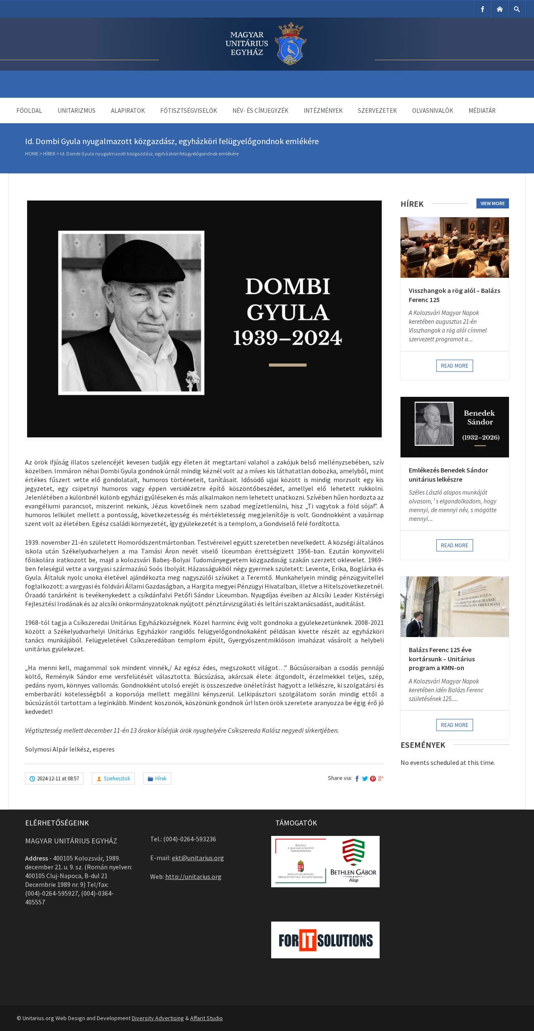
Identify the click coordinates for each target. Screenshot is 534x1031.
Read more (455, 365)
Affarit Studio (206, 1018)
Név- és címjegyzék (260, 110)
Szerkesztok (117, 778)
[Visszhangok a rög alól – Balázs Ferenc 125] (454, 247)
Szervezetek (377, 110)
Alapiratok (128, 110)
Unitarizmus (77, 110)
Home (31, 153)
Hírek (49, 153)
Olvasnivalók (432, 110)
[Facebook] (482, 9)
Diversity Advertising (158, 1018)
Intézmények (323, 110)
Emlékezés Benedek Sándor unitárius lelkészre (448, 474)
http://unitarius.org (193, 876)
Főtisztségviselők (188, 110)
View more (493, 203)
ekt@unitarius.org (198, 857)
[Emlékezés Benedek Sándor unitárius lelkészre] (454, 427)
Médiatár (482, 110)
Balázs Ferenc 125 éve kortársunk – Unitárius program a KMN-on (442, 658)
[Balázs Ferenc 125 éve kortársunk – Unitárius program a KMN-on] (454, 606)
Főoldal (29, 110)
